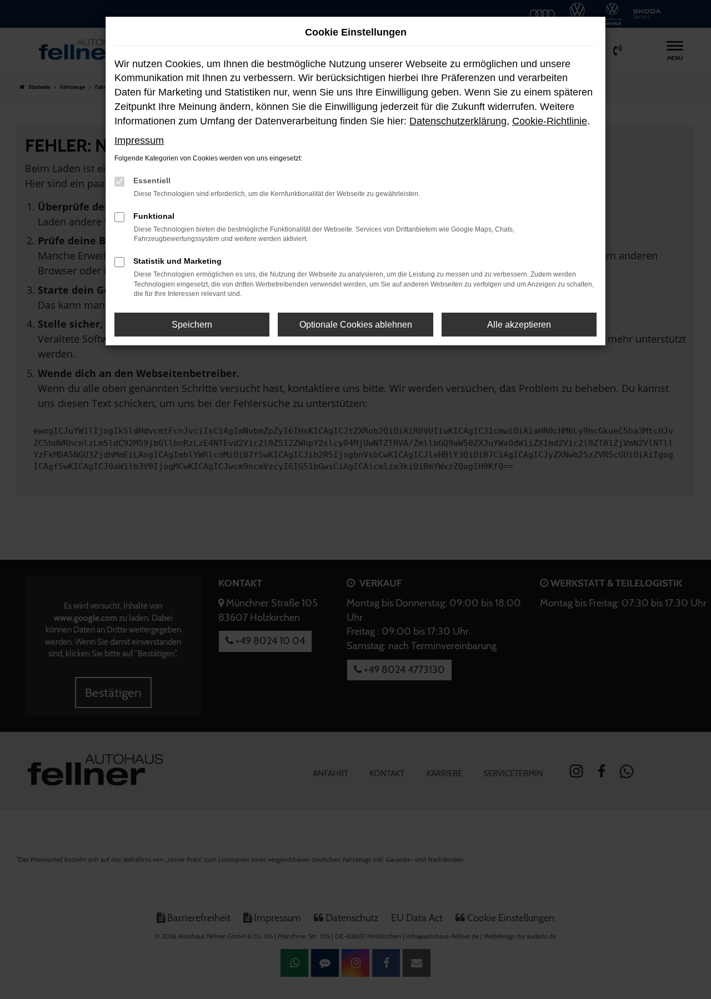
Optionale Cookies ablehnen (355, 324)
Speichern (192, 324)
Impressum (139, 140)
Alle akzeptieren (519, 324)
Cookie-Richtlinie (549, 121)
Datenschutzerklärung (458, 121)
